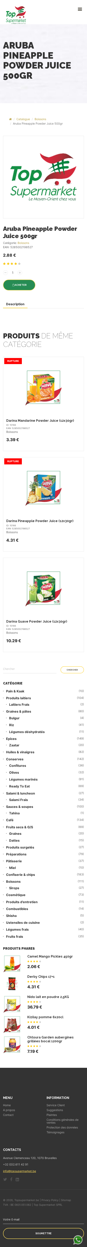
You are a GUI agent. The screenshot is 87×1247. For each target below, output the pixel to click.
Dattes (14, 840)
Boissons (40, 119)
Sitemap (66, 1200)
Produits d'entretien (22, 902)
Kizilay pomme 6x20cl (45, 1017)
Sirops (14, 888)
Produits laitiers (18, 698)
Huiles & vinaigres (20, 752)
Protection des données (62, 1127)
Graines (15, 834)
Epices (11, 739)
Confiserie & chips (20, 875)
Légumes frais (17, 929)
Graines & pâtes (18, 711)
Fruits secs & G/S (19, 827)
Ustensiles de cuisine (23, 923)
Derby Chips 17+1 (41, 977)
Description (15, 304)
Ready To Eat (19, 786)
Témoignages (55, 1132)
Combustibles (17, 909)
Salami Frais (18, 800)
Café (10, 820)
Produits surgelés (20, 847)
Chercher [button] (72, 670)
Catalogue (23, 119)
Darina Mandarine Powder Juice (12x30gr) (40, 421)
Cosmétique (15, 895)
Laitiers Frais (19, 705)
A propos (9, 1110)
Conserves (14, 759)
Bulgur (14, 718)
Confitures (17, 766)
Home (7, 1105)
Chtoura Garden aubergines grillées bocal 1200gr (50, 1039)
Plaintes (52, 1115)
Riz (11, 725)
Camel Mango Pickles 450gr (50, 956)
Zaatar (14, 745)
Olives (14, 772)
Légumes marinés (23, 779)
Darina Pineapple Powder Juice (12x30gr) (39, 521)
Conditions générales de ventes (63, 1121)
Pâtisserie (14, 861)
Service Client (56, 1105)
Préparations (16, 854)
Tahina (14, 813)
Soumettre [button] (43, 1233)
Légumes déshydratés (27, 732)
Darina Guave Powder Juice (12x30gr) (36, 621)
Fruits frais (14, 937)
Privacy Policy (49, 1200)
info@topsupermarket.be (19, 1171)
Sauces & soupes (19, 807)
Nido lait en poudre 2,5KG (48, 997)
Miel (12, 868)
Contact (8, 1115)
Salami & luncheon (20, 793)
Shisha (11, 916)
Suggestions (55, 1110)
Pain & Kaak (15, 691)
